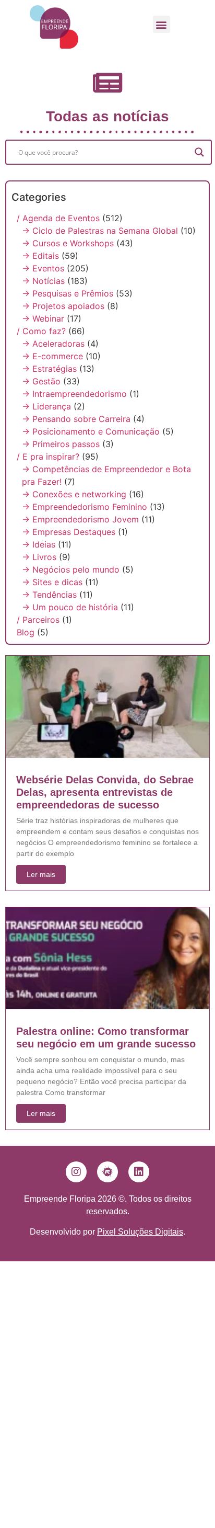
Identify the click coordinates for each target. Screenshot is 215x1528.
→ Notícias (43, 281)
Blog (25, 632)
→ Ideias (38, 544)
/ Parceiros (38, 619)
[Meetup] (107, 1171)
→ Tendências (49, 594)
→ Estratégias (49, 368)
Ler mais (41, 874)
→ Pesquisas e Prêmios (67, 293)
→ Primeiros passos (61, 444)
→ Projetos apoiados (63, 306)
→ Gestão (41, 381)
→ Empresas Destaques (68, 532)
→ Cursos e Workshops (68, 243)
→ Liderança (46, 406)
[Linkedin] (138, 1171)
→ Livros (39, 557)
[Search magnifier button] (199, 152)
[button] (161, 24)
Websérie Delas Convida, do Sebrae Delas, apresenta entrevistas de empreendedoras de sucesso (105, 792)
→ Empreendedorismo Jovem (80, 519)
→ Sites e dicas (52, 582)
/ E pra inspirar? (48, 456)
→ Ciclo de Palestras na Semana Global (100, 230)
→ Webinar (43, 318)
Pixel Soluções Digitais (140, 1231)
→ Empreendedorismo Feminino (84, 506)
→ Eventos (43, 268)
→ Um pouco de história (70, 607)
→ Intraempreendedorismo (74, 394)
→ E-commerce (52, 356)
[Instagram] (76, 1171)
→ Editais (40, 255)
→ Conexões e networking (74, 494)
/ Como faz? (41, 331)
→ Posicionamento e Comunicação (91, 431)
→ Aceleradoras (53, 343)
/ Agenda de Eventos (58, 218)
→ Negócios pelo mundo (71, 569)
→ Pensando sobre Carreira (76, 419)
